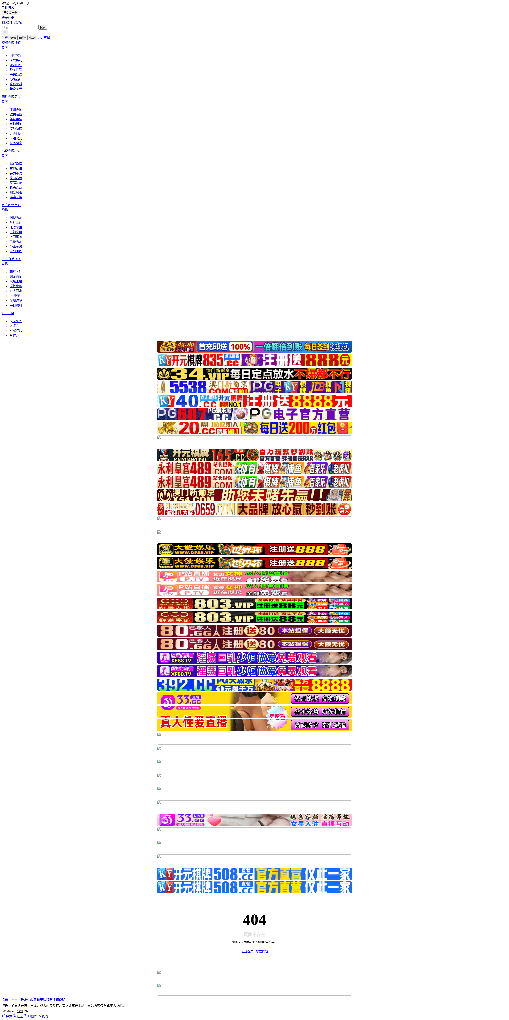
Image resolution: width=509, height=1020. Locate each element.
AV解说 (15, 79)
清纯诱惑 (16, 128)
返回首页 (247, 951)
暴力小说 (16, 173)
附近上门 (16, 222)
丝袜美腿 (16, 119)
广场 (15, 335)
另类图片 (16, 133)
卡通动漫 (16, 74)
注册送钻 (16, 300)
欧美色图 (16, 114)
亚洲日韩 (16, 65)
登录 (5, 17)
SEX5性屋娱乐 (12, 22)
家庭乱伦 (16, 182)
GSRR (20, 1011)
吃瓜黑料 (16, 84)
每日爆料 (16, 305)
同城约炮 (16, 217)
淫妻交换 (16, 197)
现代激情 (16, 163)
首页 (5, 37)
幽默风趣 (16, 192)
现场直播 (16, 281)
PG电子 (15, 295)
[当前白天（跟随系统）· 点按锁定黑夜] (5, 32)
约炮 (40, 37)
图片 (22, 37)
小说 (32, 37)
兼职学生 (16, 227)
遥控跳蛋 (16, 286)
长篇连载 (16, 187)
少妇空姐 (16, 232)
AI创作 (17, 321)
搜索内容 (262, 951)
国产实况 (16, 55)
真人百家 (16, 291)
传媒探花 (16, 60)
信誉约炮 (16, 241)
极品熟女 (16, 143)
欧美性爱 (16, 70)
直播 (47, 37)
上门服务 (16, 237)
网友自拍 (16, 276)
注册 (11, 17)
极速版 (17, 330)
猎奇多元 (16, 89)
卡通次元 (16, 138)
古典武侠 (16, 168)
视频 (13, 37)
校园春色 (16, 178)
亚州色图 (16, 109)
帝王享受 (16, 246)
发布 (15, 326)
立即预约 (16, 251)
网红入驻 (16, 272)
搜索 (42, 27)
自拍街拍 (16, 124)
